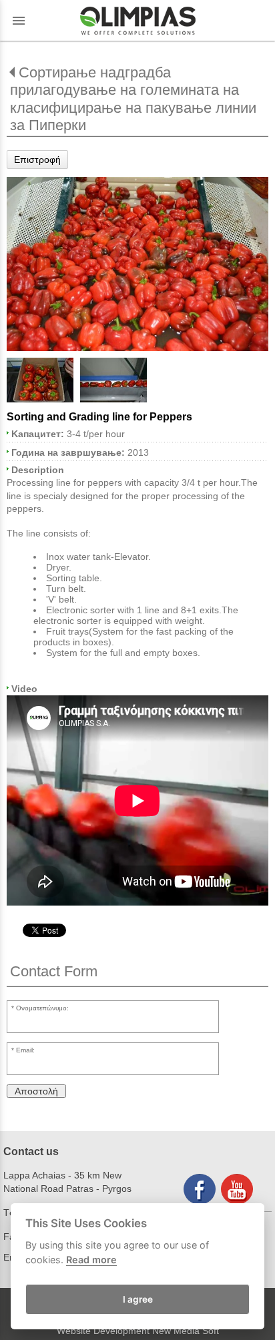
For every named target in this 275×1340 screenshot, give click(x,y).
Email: (25, 1050)
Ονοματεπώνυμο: (42, 1008)
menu (19, 21)
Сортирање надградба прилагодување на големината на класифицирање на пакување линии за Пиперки (133, 98)
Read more (91, 1259)
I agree (138, 1299)
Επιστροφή (37, 159)
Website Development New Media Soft (138, 1330)
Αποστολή (36, 1091)
